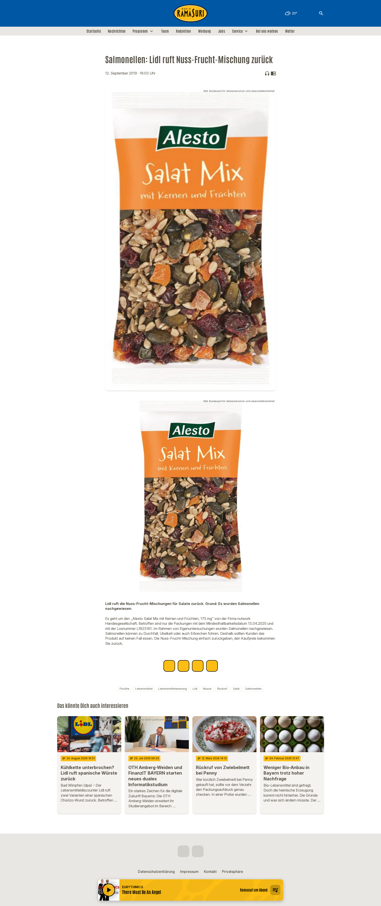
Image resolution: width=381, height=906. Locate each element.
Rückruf (222, 688)
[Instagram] (70, 13)
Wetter (289, 31)
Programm (140, 31)
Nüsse (207, 688)
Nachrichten (116, 31)
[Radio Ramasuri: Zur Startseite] (190, 13)
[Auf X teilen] (183, 666)
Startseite (94, 31)
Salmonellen (253, 688)
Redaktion (183, 31)
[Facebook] (61, 13)
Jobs (221, 31)
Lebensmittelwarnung (172, 688)
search (321, 13)
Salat (236, 688)
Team (165, 31)
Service (237, 31)
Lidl (195, 688)
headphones (267, 73)
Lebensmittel (144, 688)
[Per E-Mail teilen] (212, 666)
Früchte (124, 688)
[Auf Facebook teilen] (169, 666)
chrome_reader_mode (273, 73)
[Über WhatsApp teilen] (197, 666)
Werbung (204, 31)
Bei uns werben (267, 31)
